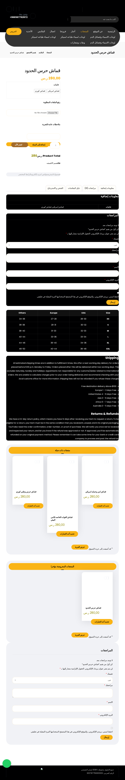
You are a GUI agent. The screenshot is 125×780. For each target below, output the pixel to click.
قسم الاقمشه (52, 163)
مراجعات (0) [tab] (90, 188)
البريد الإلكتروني (111, 279)
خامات (56, 84)
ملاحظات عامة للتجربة (51, 124)
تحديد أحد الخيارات (103, 506)
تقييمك (115, 238)
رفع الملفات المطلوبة (51, 102)
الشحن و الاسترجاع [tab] (55, 188)
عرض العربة (80, 547)
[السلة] (19, 8)
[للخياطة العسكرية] (102, 10)
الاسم (116, 267)
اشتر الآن (18, 144)
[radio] (53, 91)
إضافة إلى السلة (38, 144)
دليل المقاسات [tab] (74, 188)
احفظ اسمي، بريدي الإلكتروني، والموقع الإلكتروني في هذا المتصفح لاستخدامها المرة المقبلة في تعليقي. (78, 296)
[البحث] (70, 19)
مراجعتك (114, 250)
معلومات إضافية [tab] (107, 188)
